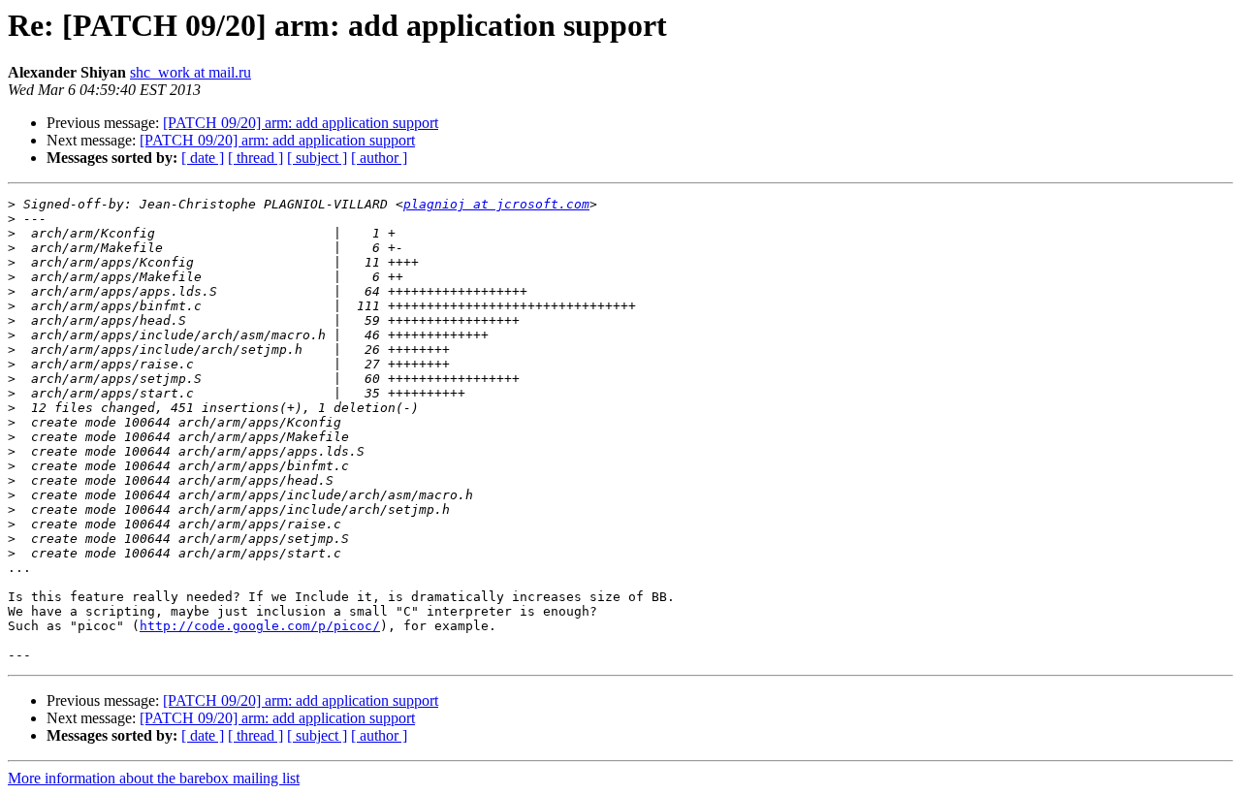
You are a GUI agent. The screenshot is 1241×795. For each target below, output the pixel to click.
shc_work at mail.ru (190, 72)
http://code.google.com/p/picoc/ (260, 626)
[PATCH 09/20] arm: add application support (300, 122)
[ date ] (202, 157)
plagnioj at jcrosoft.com (496, 204)
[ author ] (379, 157)
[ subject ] (317, 157)
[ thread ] (255, 157)
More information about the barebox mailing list (154, 778)
